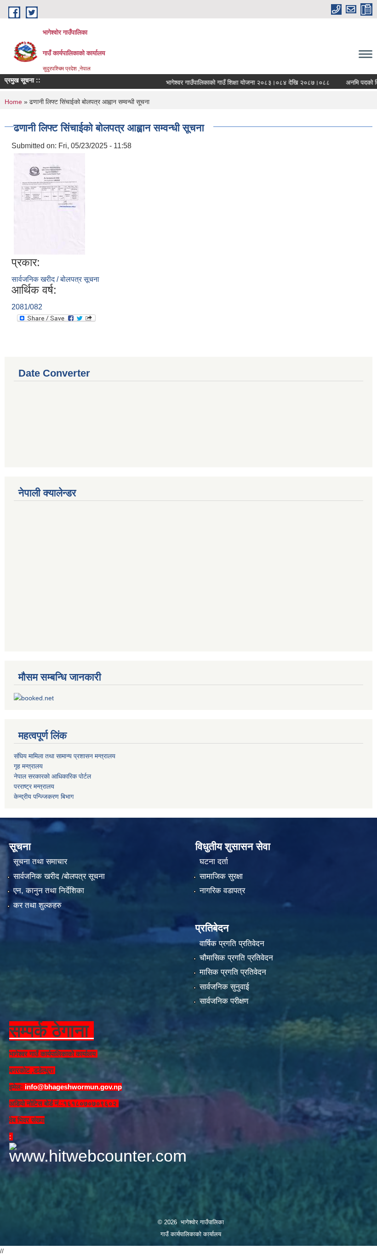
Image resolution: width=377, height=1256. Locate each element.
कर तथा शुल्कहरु (37, 905)
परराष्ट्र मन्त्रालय (34, 786)
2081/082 (26, 307)
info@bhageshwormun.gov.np (73, 1087)
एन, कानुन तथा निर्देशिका (48, 890)
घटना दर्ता (214, 861)
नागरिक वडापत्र (222, 890)
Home (13, 101)
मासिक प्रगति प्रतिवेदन (233, 972)
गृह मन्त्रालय (28, 766)
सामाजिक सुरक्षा (221, 876)
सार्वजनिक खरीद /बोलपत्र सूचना (59, 876)
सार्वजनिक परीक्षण (224, 1001)
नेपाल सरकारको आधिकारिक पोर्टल (52, 776)
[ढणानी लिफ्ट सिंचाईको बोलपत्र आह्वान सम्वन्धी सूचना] (49, 203)
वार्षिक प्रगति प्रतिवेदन (232, 943)
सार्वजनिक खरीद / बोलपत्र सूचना (55, 279)
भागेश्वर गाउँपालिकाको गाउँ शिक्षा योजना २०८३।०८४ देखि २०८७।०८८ (232, 82)
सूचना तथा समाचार (40, 861)
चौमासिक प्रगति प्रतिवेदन (236, 958)
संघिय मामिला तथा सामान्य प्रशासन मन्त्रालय (64, 756)
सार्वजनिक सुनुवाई (224, 987)
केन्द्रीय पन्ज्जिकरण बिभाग (44, 796)
